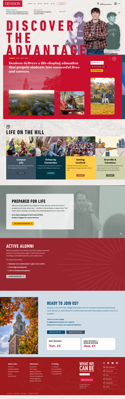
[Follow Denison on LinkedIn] (117, 363)
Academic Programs (13, 371)
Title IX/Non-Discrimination (33, 393)
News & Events (12, 376)
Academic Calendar (13, 369)
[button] (104, 3)
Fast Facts (11, 367)
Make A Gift (85, 374)
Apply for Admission (35, 371)
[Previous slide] (110, 59)
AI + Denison (54, 367)
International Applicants (36, 376)
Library (10, 374)
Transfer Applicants (35, 378)
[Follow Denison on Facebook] (108, 363)
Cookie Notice (16, 393)
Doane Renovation (56, 371)
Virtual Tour (33, 367)
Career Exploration (56, 374)
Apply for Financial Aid (36, 374)
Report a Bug (23, 393)
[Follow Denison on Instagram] (104, 363)
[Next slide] (114, 59)
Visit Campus (33, 369)
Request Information (35, 381)
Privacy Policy (9, 393)
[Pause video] (121, 234)
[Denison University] (86, 382)
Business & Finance (56, 369)
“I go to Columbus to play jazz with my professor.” (112, 51)
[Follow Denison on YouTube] (113, 363)
